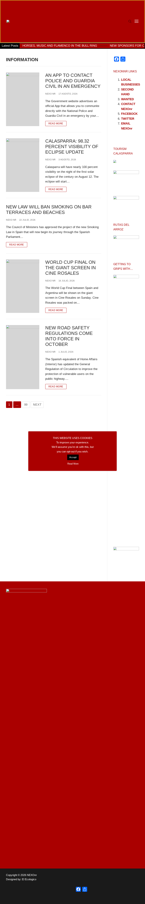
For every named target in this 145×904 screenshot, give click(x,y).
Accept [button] (73, 457)
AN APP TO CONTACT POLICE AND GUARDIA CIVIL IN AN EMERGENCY (72, 81)
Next (37, 404)
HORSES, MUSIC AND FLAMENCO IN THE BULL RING (59, 45)
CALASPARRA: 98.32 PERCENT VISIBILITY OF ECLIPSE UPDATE (71, 146)
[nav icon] (136, 21)
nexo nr (50, 94)
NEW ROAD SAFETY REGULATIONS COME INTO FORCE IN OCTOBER (69, 336)
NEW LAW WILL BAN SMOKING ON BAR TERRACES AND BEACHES (49, 209)
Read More (55, 123)
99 (26, 404)
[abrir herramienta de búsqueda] (130, 21)
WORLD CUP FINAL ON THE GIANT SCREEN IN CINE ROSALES (70, 268)
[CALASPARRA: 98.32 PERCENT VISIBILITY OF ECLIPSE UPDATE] (22, 165)
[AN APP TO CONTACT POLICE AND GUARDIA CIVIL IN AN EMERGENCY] (22, 99)
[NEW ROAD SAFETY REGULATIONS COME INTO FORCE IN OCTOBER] (22, 357)
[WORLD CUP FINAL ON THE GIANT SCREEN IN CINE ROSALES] (22, 286)
